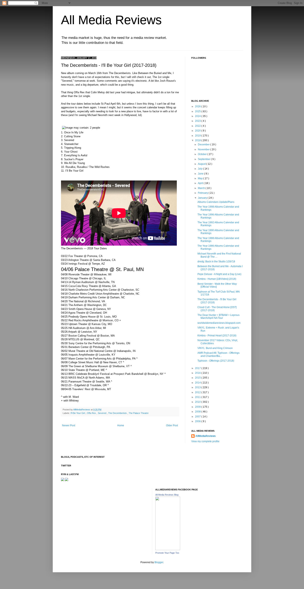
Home (120, 425)
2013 (198, 387)
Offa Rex (92, 413)
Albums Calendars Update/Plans (215, 202)
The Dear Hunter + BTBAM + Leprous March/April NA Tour (218, 316)
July (200, 168)
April (201, 183)
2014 (198, 382)
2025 (198, 111)
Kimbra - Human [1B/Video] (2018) (216, 278)
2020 (198, 130)
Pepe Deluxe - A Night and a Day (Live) (219, 274)
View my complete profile (205, 441)
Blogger (158, 562)
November (204, 149)
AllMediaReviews (82, 409)
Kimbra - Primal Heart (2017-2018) (216, 335)
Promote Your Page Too (167, 553)
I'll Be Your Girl (78, 413)
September (204, 159)
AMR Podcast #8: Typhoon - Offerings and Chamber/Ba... (218, 354)
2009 (198, 406)
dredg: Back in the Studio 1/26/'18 (216, 261)
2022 (198, 125)
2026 (198, 106)
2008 (198, 411)
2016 (198, 373)
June (201, 173)
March (202, 188)
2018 (198, 140)
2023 (198, 120)
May (200, 178)
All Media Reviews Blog (166, 494)
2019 (198, 135)
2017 (198, 368)
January (203, 197)
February (203, 192)
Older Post (172, 425)
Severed (102, 413)
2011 (198, 397)
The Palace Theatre (138, 413)
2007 (198, 416)
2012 (198, 392)
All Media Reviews (111, 20)
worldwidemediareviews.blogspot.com (219, 322)
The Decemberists (117, 413)
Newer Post (68, 425)
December (204, 144)
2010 (198, 401)
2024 (198, 116)
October (202, 154)
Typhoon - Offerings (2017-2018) (215, 360)
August (202, 163)
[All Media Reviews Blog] (167, 549)
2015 (198, 377)
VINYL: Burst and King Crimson (215, 348)
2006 (198, 421)
